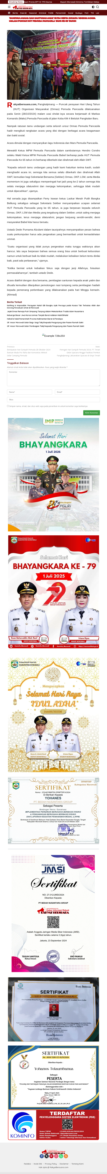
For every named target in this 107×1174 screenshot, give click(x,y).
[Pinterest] (51, 1156)
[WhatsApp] (61, 1156)
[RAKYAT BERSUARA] (22, 7)
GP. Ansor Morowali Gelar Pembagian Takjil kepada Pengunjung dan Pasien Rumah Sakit (45, 326)
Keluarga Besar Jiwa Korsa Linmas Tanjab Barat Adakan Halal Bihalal (37, 315)
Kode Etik (38, 1164)
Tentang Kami (78, 1164)
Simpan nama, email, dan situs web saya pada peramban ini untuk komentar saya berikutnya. (48, 406)
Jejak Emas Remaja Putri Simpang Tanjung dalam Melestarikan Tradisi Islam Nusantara (45, 311)
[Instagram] (56, 1156)
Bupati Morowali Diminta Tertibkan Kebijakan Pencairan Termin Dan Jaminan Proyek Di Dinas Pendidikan (50, 2)
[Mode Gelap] (93, 7)
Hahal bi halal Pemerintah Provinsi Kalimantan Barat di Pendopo (35, 319)
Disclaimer (64, 1164)
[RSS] (66, 1156)
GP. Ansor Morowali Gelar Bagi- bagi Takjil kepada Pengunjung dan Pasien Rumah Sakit (45, 322)
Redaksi (27, 1164)
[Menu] (9, 7)
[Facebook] (42, 1156)
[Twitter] (46, 1156)
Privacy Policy (51, 1164)
